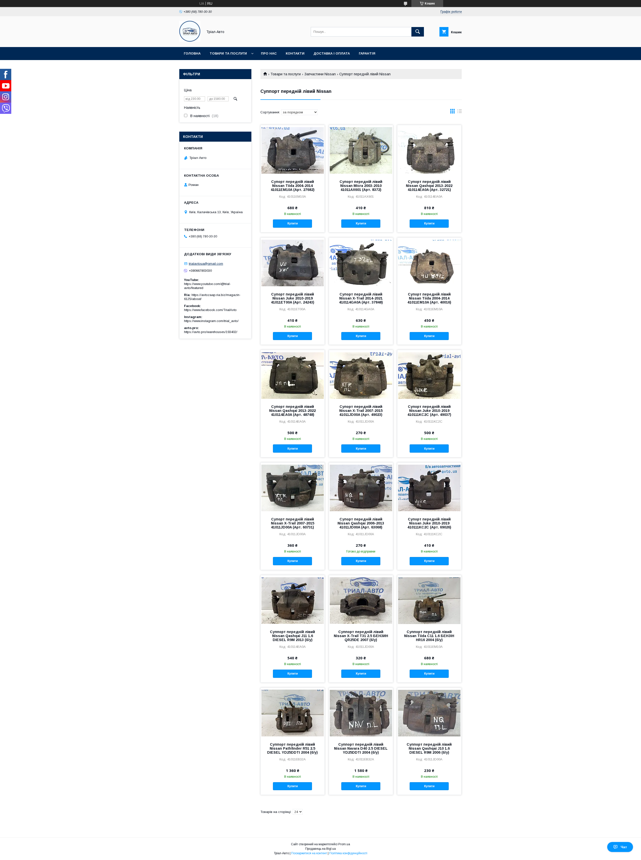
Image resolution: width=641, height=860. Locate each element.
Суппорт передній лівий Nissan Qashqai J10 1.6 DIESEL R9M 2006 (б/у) (429, 748)
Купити (292, 223)
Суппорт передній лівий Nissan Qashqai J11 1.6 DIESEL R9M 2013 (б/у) (292, 636)
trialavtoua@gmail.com (206, 263)
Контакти (295, 53)
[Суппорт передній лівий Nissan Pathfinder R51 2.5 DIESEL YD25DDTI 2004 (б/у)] (293, 713)
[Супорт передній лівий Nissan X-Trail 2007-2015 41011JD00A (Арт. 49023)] (361, 375)
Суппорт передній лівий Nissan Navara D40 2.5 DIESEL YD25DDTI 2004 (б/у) (361, 748)
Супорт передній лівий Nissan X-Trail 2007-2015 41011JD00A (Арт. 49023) (361, 411)
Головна (192, 53)
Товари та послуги (228, 53)
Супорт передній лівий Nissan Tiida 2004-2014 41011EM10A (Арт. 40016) (429, 298)
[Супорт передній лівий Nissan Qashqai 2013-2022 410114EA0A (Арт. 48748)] (293, 375)
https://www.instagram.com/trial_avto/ (211, 321)
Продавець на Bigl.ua (320, 848)
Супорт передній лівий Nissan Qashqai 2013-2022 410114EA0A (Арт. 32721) (429, 186)
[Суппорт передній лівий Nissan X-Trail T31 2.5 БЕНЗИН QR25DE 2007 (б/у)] (361, 600)
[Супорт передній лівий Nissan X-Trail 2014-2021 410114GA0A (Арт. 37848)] (361, 263)
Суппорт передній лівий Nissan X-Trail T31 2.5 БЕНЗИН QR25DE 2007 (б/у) (361, 636)
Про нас (269, 53)
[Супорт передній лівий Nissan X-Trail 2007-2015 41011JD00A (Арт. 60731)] (293, 488)
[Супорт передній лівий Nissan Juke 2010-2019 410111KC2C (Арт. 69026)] (429, 488)
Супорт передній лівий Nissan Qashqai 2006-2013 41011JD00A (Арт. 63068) (361, 523)
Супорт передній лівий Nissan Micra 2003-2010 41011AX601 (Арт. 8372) (361, 186)
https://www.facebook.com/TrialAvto (210, 310)
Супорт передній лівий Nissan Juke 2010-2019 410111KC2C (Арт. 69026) (429, 523)
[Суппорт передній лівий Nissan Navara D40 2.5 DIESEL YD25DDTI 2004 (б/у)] (361, 713)
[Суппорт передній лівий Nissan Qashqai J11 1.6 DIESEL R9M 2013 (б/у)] (293, 600)
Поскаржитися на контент (309, 853)
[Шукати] (417, 32)
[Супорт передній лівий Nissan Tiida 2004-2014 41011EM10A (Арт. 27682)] (293, 150)
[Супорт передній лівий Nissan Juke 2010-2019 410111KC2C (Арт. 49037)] (429, 375)
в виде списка (459, 112)
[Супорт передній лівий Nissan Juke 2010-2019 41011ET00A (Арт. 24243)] (293, 263)
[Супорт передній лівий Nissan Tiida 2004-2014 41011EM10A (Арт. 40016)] (429, 263)
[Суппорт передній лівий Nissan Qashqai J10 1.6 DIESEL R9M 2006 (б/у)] (429, 713)
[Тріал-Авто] (189, 41)
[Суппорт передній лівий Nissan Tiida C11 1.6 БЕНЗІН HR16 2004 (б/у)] (429, 600)
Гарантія (367, 53)
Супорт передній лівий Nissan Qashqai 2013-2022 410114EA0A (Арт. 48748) (292, 411)
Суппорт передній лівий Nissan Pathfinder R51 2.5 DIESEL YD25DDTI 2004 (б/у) (292, 748)
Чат (624, 847)
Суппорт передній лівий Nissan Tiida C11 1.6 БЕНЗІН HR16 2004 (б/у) (429, 636)
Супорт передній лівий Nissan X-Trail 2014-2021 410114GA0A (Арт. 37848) (361, 298)
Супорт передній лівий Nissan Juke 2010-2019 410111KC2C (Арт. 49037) (429, 411)
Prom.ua (344, 844)
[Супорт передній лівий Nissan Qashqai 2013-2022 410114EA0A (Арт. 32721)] (429, 150)
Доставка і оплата (331, 53)
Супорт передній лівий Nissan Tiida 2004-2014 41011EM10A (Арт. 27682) (292, 186)
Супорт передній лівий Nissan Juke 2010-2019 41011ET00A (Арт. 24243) (292, 298)
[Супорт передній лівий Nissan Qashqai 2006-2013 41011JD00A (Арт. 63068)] (361, 488)
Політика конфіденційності (348, 853)
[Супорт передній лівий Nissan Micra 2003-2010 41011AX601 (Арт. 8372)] (361, 150)
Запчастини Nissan (320, 74)
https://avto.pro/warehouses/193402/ (210, 332)
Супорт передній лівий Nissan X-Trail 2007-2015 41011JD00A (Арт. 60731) (292, 523)
